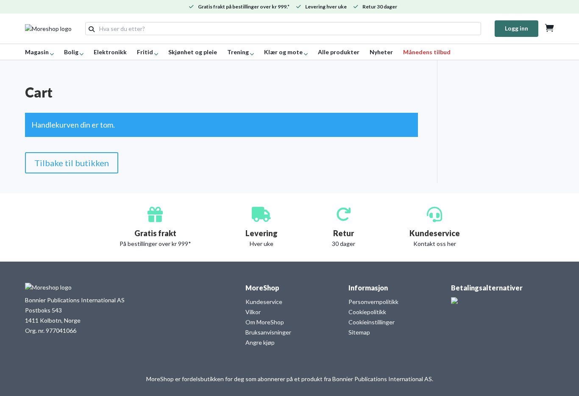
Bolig (71, 52)
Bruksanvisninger (268, 332)
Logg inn (516, 28)
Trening (238, 52)
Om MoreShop (264, 322)
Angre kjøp (260, 342)
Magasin (37, 52)
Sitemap (359, 332)
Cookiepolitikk (367, 311)
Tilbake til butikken (71, 163)
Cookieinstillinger (371, 322)
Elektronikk (110, 52)
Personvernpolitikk (373, 301)
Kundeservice (263, 301)
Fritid (145, 52)
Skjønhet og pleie (192, 52)
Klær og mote (283, 52)
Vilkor (253, 311)
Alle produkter (338, 52)
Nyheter (381, 52)
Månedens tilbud (427, 52)
